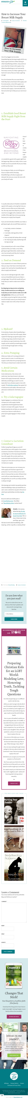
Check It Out (14, 783)
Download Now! (14, 1016)
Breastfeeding (11, 585)
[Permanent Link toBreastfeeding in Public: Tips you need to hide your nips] (14, 838)
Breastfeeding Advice (9, 503)
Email (3, 934)
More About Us (14, 1055)
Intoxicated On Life (11, 1)
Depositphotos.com (18, 1097)
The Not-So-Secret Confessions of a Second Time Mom (19, 514)
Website (3, 942)
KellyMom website (13, 385)
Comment (4, 901)
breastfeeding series (8, 501)
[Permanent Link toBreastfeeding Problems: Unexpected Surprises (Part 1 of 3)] (14, 867)
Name (3, 925)
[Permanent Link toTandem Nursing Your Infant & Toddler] (14, 810)
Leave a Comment (16, 20)
